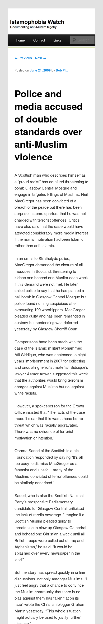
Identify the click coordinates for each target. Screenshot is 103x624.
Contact (39, 40)
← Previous (23, 57)
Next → (40, 57)
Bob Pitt (62, 70)
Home (20, 40)
